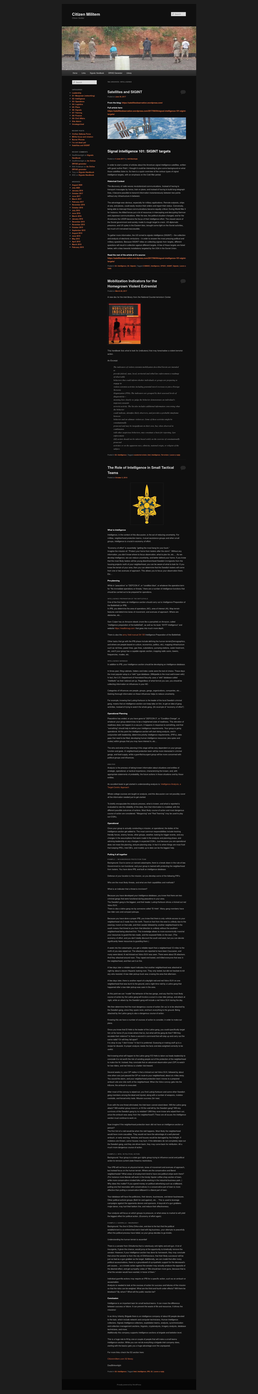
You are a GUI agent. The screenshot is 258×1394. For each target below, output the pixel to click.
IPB (148, 1371)
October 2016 (77, 207)
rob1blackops (132, 159)
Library (129, 73)
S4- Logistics (77, 104)
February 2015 (78, 247)
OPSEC (163, 266)
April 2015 (76, 241)
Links (84, 73)
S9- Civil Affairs (78, 118)
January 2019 (77, 190)
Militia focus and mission (82, 136)
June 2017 (76, 196)
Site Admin (76, 121)
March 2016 (76, 216)
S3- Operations (78, 101)
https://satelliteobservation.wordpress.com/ (142, 102)
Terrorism (165, 455)
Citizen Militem (86, 14)
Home (75, 73)
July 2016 (76, 210)
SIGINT (169, 266)
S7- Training (77, 112)
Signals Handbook (97, 73)
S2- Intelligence (120, 266)
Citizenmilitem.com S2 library (120, 1358)
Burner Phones (78, 139)
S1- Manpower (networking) (83, 95)
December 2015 (78, 221)
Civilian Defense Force (81, 134)
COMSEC (146, 266)
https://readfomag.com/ (125, 628)
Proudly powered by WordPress (129, 1384)
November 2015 (78, 224)
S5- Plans (76, 107)
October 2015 (77, 227)
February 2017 (78, 202)
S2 (152, 1371)
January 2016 (77, 219)
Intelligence (155, 266)
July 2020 (76, 187)
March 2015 (76, 244)
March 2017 (76, 199)
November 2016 (78, 204)
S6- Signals (131, 266)
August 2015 (77, 233)
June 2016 (76, 213)
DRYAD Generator (115, 73)
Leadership (76, 93)
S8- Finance (77, 115)
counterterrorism (140, 455)
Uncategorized (78, 124)
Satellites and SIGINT (125, 91)
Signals (176, 266)
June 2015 (76, 236)
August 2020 (77, 185)
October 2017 (77, 193)
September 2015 (78, 230)
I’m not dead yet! (79, 142)
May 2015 (76, 238)
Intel (149, 455)
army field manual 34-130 (134, 634)
